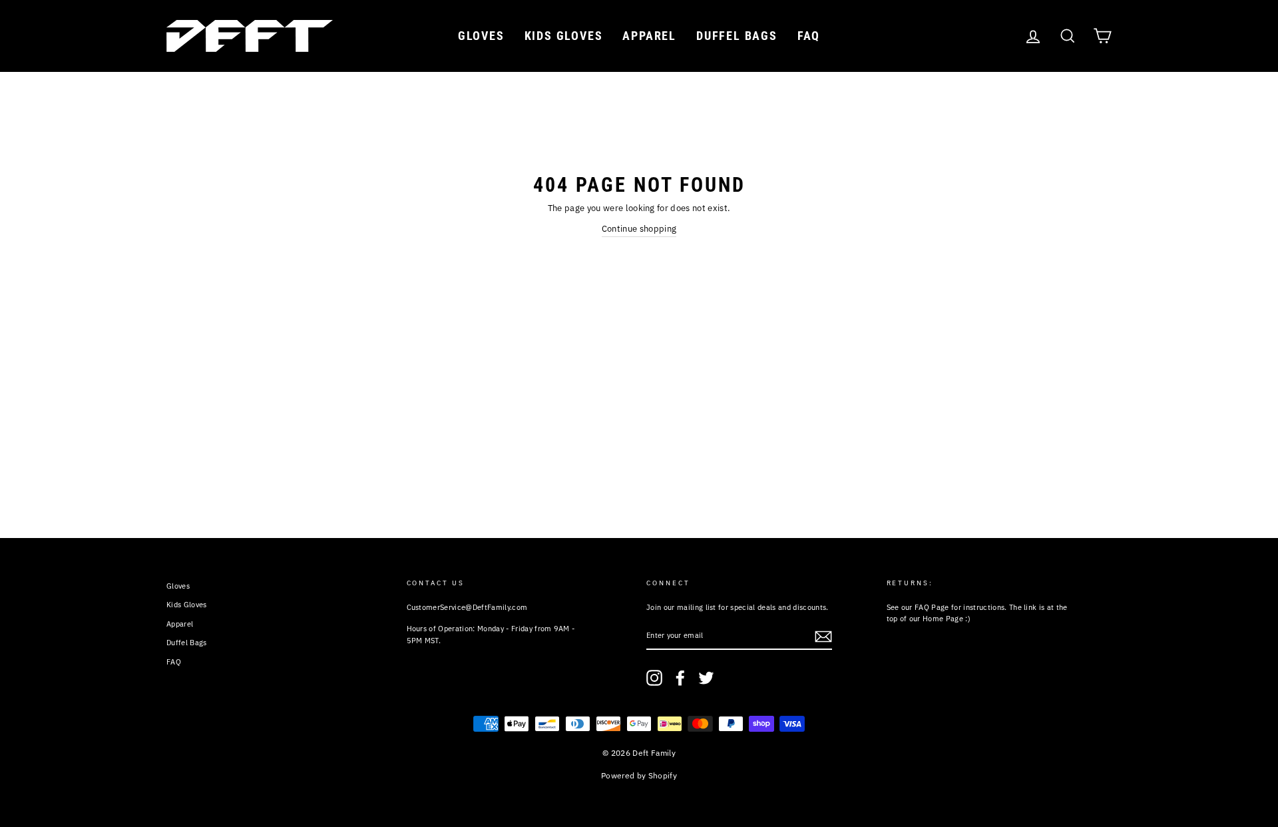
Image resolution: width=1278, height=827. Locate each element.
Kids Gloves (564, 36)
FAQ (808, 36)
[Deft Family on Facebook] (680, 678)
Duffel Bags (736, 36)
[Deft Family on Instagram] (654, 678)
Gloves (481, 36)
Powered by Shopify (639, 775)
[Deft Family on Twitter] (706, 678)
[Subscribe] (823, 637)
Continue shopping (639, 228)
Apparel (649, 36)
